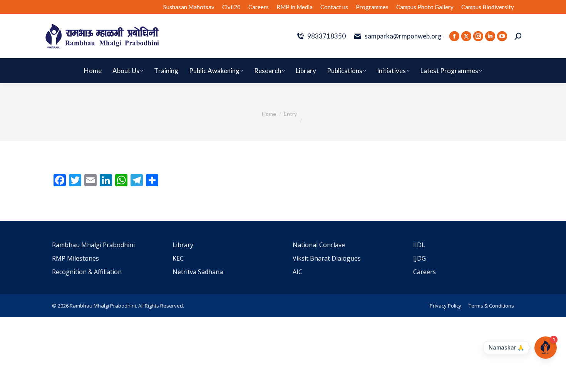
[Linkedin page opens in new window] (490, 36)
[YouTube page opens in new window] (502, 36)
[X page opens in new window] (466, 36)
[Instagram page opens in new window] (478, 36)
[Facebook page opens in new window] (454, 36)
